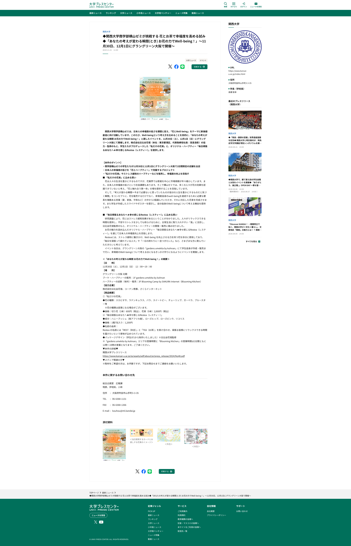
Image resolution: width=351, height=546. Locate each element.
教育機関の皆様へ (185, 519)
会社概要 (211, 511)
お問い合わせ (242, 511)
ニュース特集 (153, 535)
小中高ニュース (154, 527)
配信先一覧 (182, 531)
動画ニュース (153, 539)
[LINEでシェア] (182, 66)
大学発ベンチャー (155, 531)
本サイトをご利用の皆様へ (189, 527)
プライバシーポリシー (216, 515)
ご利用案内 (182, 511)
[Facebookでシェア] (176, 66)
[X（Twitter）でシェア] (170, 66)
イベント (203, 60)
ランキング (153, 519)
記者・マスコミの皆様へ (188, 523)
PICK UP (151, 511)
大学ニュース (191, 60)
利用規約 (181, 515)
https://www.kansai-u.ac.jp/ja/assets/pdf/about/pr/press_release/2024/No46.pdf (144, 356)
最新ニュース (153, 515)
